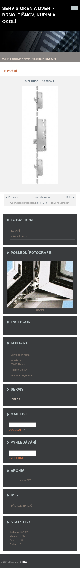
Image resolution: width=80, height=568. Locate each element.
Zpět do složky (42, 197)
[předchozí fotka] (6, 135)
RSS (25, 562)
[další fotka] (74, 135)
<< (12, 480)
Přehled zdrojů (21, 506)
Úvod (5, 59)
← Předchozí (12, 197)
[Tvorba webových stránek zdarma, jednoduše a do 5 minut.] (20, 562)
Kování (27, 59)
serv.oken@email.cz (24, 375)
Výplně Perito (20, 236)
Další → (70, 197)
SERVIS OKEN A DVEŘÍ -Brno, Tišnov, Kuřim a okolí (28, 15)
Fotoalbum (15, 59)
